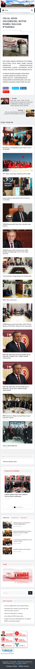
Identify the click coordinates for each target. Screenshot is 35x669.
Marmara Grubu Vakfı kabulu (22, 549)
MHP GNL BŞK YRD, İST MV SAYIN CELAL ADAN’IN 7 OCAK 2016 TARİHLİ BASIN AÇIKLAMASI (16, 388)
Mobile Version (24, 666)
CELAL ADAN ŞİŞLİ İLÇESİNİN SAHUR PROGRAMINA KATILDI (14, 113)
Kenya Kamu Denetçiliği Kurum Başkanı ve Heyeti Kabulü (22, 532)
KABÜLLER (6, 517)
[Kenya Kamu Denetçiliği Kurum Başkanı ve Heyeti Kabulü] (7, 533)
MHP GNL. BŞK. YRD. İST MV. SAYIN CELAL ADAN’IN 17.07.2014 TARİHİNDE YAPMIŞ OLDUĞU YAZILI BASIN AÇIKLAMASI (21, 103)
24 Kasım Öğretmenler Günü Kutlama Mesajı (16, 605)
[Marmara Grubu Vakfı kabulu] (7, 550)
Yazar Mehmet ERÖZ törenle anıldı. (14, 616)
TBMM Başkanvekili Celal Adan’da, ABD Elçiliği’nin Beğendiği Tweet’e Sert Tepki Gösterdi (15, 251)
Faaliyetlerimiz (12, 471)
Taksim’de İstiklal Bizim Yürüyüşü (13, 613)
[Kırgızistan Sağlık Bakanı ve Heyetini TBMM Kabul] (7, 524)
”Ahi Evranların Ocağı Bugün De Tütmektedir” (17, 276)
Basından (19, 30)
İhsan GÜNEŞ (17, 664)
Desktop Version (11, 666)
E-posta (30, 31)
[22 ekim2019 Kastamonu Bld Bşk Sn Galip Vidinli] (7, 541)
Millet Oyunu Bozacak (10, 300)
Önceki (14, 98)
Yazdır (23, 31)
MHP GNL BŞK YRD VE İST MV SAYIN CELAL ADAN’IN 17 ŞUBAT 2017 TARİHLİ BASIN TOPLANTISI (17, 356)
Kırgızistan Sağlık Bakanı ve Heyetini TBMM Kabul (21, 523)
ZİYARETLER (15, 517)
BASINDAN (24, 517)
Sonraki (20, 110)
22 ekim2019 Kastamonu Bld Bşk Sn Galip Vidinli (22, 540)
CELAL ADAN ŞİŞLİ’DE (10, 445)
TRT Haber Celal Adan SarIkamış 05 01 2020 (16, 174)
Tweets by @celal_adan (10, 461)
